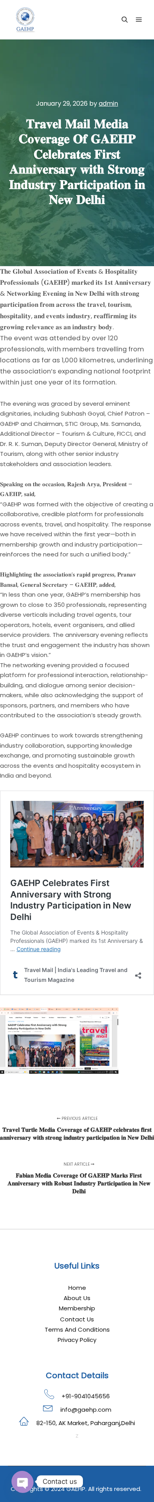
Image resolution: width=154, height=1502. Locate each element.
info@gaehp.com (85, 1409)
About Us (77, 1298)
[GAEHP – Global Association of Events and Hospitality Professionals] (25, 19)
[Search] (125, 20)
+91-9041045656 (86, 1396)
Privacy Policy (77, 1340)
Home (77, 1288)
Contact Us (77, 1319)
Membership (77, 1308)
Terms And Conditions (77, 1329)
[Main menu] (139, 20)
